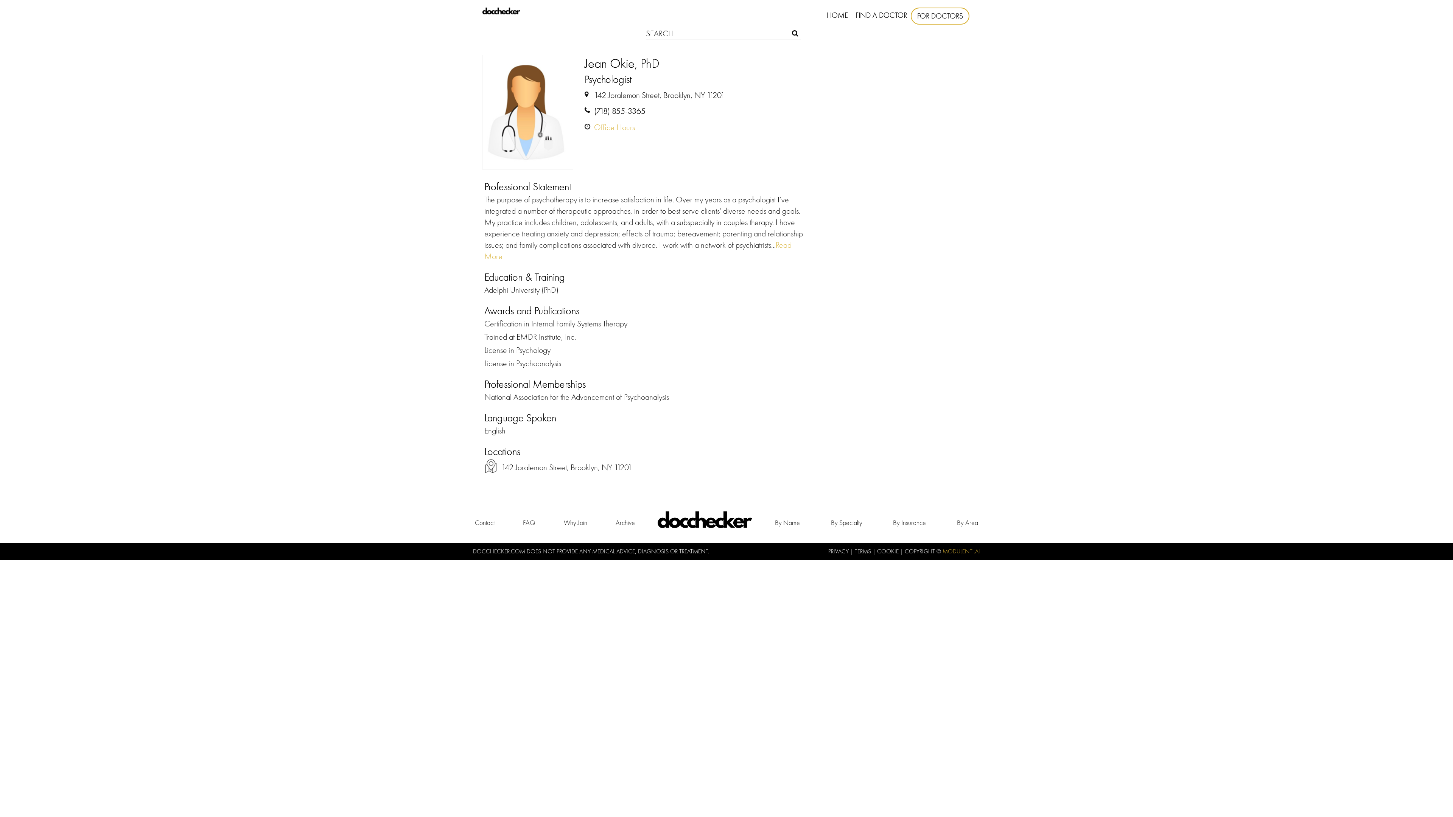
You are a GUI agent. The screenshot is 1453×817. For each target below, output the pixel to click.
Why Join (575, 522)
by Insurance (909, 522)
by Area (967, 522)
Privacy (839, 551)
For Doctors (940, 16)
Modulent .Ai (961, 551)
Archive (625, 522)
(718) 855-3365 (620, 111)
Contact (485, 522)
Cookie (888, 551)
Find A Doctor (881, 15)
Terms (864, 551)
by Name (787, 522)
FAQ (529, 522)
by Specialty (846, 522)
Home (837, 15)
